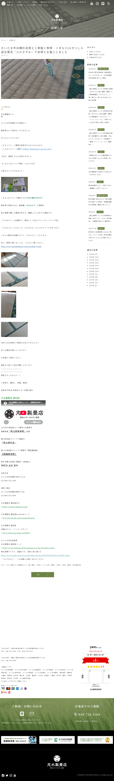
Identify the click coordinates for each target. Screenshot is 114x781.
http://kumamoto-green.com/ (38, 149)
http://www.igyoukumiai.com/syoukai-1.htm (21, 246)
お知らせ (10, 2)
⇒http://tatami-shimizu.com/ (14, 507)
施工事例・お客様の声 (78, 2)
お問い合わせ (43, 5)
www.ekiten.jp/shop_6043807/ (16, 533)
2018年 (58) (93, 277)
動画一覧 (10, 5)
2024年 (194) (94, 260)
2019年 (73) (93, 274)
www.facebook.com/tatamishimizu (19, 518)
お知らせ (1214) (95, 52)
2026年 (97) (93, 254)
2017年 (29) (93, 280)
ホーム (3, 40)
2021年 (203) (94, 268)
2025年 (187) (94, 257)
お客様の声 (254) (95, 57)
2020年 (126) (94, 271)
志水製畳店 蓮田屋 (10, 397)
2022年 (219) (94, 266)
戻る (38, 575)
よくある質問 (31, 5)
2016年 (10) (93, 283)
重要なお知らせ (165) (96, 55)
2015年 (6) (93, 286)
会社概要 (20, 5)
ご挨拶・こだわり (23, 2)
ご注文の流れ (62, 2)
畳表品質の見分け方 (48, 2)
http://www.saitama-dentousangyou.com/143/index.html (29, 548)
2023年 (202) (94, 263)
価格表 (35, 2)
